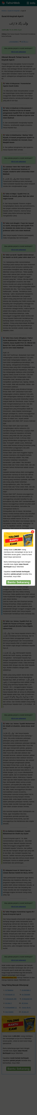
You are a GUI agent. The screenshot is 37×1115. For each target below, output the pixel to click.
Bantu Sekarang (18, 582)
